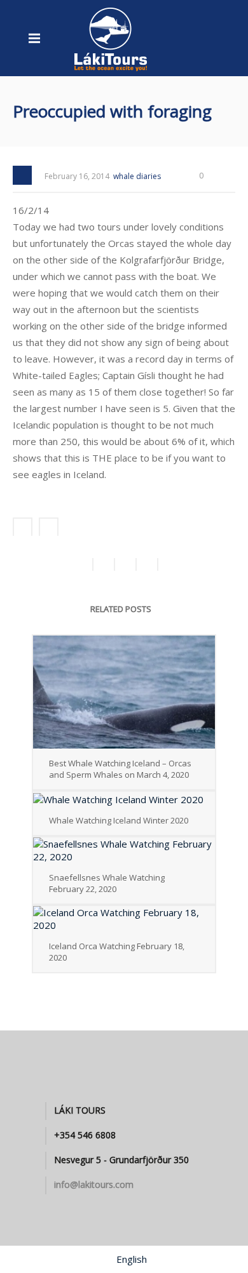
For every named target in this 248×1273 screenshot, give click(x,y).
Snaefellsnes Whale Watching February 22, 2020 (107, 883)
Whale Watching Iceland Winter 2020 (118, 820)
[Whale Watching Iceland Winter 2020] (124, 799)
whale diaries (137, 176)
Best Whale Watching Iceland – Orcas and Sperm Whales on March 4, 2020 (120, 768)
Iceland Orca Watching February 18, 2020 (116, 951)
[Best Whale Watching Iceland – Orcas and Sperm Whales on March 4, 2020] (124, 692)
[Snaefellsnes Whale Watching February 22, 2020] (124, 850)
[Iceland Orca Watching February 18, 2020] (124, 918)
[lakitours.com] (111, 38)
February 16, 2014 (77, 176)
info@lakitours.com (94, 1184)
